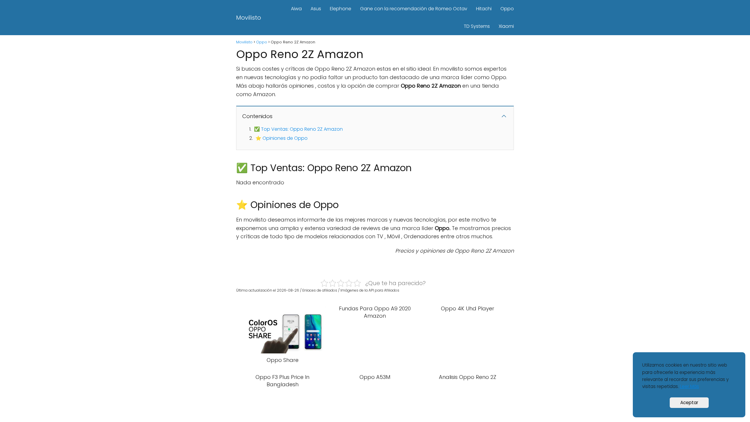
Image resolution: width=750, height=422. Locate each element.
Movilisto (248, 17)
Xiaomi (506, 26)
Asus (316, 8)
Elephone (340, 8)
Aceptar (689, 402)
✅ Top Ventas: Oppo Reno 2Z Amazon (298, 129)
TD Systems (477, 26)
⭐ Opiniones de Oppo (281, 138)
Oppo (507, 8)
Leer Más (689, 386)
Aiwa (296, 8)
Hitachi (484, 8)
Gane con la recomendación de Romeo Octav (413, 8)
